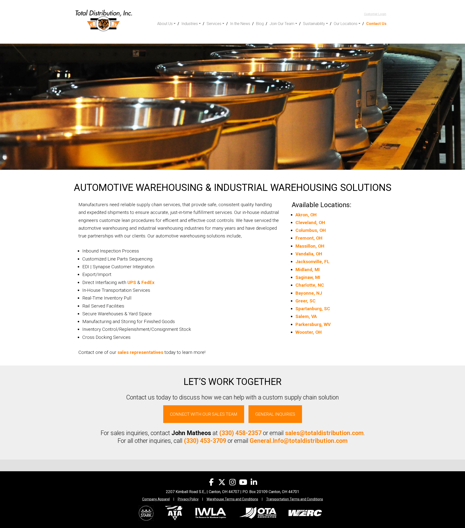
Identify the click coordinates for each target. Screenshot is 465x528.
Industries (189, 23)
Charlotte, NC (309, 285)
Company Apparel (156, 499)
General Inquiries (275, 414)
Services (214, 23)
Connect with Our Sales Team (203, 414)
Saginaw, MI (307, 277)
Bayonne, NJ (308, 293)
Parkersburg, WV (313, 324)
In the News (240, 23)
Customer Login (375, 14)
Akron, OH (306, 215)
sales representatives (140, 352)
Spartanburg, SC (312, 308)
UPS (131, 282)
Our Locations (345, 23)
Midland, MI (307, 269)
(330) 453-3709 (205, 440)
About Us (165, 23)
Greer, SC (305, 301)
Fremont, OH (308, 238)
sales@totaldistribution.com (324, 433)
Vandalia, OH (308, 254)
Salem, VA (306, 316)
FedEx (148, 282)
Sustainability (314, 23)
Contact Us (376, 23)
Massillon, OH (309, 246)
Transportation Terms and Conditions (294, 499)
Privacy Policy (188, 499)
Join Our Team (282, 23)
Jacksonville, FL (312, 261)
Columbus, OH (310, 230)
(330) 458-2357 (240, 433)
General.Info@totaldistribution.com (299, 440)
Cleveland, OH (310, 222)
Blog (260, 23)
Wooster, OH (308, 332)
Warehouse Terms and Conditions (232, 499)
